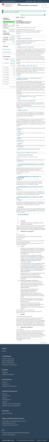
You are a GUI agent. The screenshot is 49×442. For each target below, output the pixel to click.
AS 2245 (19, 199)
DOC (14, 61)
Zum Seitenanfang (43, 342)
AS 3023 (34, 209)
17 (22, 143)
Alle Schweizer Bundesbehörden (8, 1)
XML (14, 59)
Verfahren (25, 110)
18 (17, 150)
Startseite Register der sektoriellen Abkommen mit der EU (14, 420)
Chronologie (12, 37)
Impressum (44, 440)
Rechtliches (39, 440)
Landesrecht (4, 397)
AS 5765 (19, 107)
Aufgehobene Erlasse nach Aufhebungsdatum (11, 403)
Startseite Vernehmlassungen (8, 358)
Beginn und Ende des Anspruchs (30, 65)
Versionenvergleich (7, 52)
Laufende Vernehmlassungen (8, 362)
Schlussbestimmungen (26, 155)
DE (38, 1)
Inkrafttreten (4, 401)
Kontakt (34, 1)
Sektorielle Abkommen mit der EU (9, 422)
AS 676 (23, 212)
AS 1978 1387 (12, 31)
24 (16, 199)
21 (37, 170)
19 (18, 158)
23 (16, 189)
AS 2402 (38, 208)
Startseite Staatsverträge (7, 413)
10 (22, 100)
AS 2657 (19, 189)
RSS (12, 440)
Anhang (21, 207)
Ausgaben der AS (5, 384)
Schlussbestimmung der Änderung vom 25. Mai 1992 (31, 164)
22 (16, 179)
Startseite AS (4, 382)
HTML (11, 59)
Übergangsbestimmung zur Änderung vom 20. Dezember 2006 (28, 177)
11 (16, 128)
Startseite (4, 351)
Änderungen (12, 39)
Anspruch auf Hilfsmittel (26, 47)
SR (19, 36)
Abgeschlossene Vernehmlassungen (9, 364)
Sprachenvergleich (7, 49)
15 (16, 137)
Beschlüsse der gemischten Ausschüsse (10, 424)
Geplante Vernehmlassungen (8, 360)
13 (16, 132)
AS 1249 (21, 141)
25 (23, 206)
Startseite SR (4, 393)
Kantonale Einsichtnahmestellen (8, 434)
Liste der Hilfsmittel (23, 214)
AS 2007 (19, 129)
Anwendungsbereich (25, 38)
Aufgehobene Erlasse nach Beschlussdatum (11, 405)
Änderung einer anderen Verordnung (29, 149)
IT (41, 1)
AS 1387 (28, 152)
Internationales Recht (6, 399)
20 (16, 165)
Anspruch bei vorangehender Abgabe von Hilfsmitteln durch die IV (29, 79)
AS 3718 (19, 138)
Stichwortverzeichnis (6, 395)
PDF (11, 61)
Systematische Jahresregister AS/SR (9, 386)
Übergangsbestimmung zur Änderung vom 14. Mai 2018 (29, 197)
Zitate (13, 41)
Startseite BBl (5, 372)
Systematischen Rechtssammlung (37, 10)
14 (16, 135)
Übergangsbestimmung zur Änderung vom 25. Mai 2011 (29, 187)
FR (40, 1)
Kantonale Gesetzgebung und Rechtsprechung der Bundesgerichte (16, 432)
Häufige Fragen (29, 1)
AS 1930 (19, 93)
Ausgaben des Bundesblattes (8, 374)
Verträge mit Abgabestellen (29, 100)
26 (16, 339)
